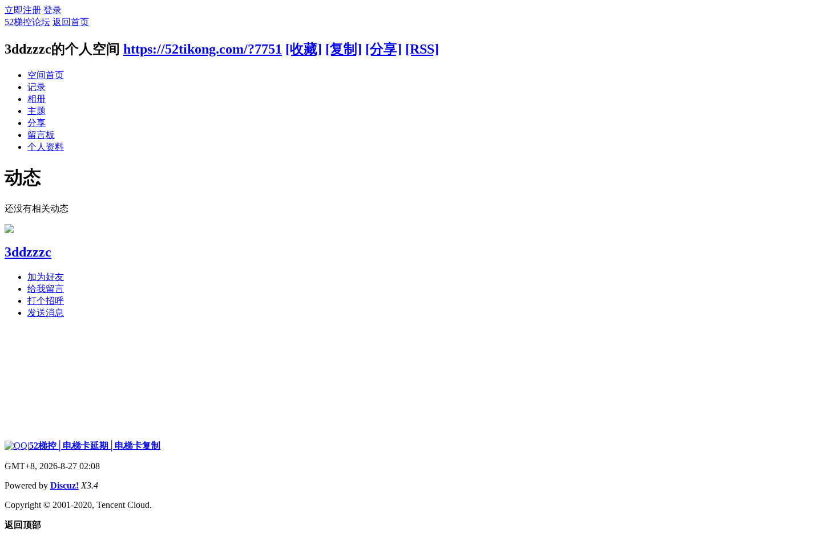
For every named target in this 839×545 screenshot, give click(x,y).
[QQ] (16, 445)
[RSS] (422, 49)
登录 (52, 10)
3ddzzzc (28, 252)
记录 (36, 87)
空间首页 (45, 75)
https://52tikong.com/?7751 (202, 49)
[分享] (383, 49)
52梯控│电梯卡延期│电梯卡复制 (94, 445)
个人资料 (45, 147)
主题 (36, 111)
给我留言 (45, 289)
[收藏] (303, 49)
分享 (36, 123)
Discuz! (64, 485)
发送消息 (45, 313)
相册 (36, 99)
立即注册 (23, 10)
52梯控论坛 (27, 22)
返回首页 (71, 22)
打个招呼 (45, 301)
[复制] (343, 49)
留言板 (41, 135)
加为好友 (45, 277)
